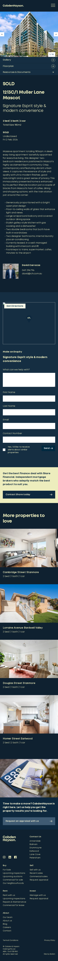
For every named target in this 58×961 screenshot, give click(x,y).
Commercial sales (39, 876)
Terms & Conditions (10, 940)
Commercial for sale (13, 880)
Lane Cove (35, 854)
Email (6, 420)
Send (47, 448)
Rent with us (9, 895)
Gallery (7, 60)
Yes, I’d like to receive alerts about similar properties (19, 449)
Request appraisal (39, 880)
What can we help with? (16, 370)
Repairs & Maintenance (14, 902)
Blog (5, 924)
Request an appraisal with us (22, 821)
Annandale (35, 841)
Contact (7, 931)
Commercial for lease (13, 905)
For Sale (7, 870)
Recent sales (36, 873)
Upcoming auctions (12, 876)
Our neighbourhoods (13, 883)
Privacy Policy (49, 940)
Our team (7, 917)
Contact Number (12, 433)
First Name (9, 392)
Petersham (35, 858)
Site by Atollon (49, 954)
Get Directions (14, 306)
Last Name (9, 406)
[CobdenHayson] (13, 6)
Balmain (33, 844)
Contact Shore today (18, 495)
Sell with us (35, 870)
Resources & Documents (16, 72)
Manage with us (38, 895)
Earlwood (34, 851)
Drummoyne (36, 848)
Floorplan (8, 66)
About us (7, 921)
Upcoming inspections (14, 873)
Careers (7, 927)
